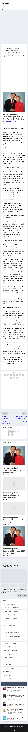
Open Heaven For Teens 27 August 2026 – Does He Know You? (15, 717)
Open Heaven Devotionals (11, 611)
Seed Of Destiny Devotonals (12, 632)
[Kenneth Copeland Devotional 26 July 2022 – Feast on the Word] (14, 483)
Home (4, 600)
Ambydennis (17, 432)
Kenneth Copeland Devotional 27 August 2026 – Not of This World (15, 688)
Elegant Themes (14, 726)
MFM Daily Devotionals (10, 657)
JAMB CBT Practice (7, 671)
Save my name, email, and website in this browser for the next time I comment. (13, 591)
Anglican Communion (10, 643)
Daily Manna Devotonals (11, 650)
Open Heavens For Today (9, 604)
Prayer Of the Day (9, 668)
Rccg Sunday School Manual (10, 618)
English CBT (8, 675)
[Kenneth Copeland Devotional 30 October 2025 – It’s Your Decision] (14, 536)
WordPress (14, 728)
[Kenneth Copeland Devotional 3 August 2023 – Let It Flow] (14, 508)
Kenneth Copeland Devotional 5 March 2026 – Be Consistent (13, 470)
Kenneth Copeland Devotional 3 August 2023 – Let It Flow (13, 520)
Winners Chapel (9, 629)
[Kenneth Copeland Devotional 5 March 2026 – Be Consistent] (14, 455)
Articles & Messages (10, 625)
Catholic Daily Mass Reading (12, 646)
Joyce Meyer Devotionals (11, 654)
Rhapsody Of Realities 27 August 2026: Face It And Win (15, 710)
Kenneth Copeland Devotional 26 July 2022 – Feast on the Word (13, 495)
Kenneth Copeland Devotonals (12, 636)
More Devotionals (7, 622)
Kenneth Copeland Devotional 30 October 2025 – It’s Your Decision (14, 551)
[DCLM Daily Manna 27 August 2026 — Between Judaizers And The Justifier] (4, 696)
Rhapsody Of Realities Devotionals (11, 615)
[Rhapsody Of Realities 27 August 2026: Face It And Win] (4, 710)
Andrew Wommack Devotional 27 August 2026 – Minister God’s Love (15, 703)
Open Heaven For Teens (11, 661)
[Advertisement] (14, 27)
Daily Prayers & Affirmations (12, 607)
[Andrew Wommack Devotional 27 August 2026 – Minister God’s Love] (4, 704)
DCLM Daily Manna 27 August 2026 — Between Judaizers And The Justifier (15, 697)
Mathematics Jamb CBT (11, 679)
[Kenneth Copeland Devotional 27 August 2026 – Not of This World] (4, 688)
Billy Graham (8, 664)
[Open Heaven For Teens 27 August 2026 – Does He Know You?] (4, 718)
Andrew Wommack (9, 639)
